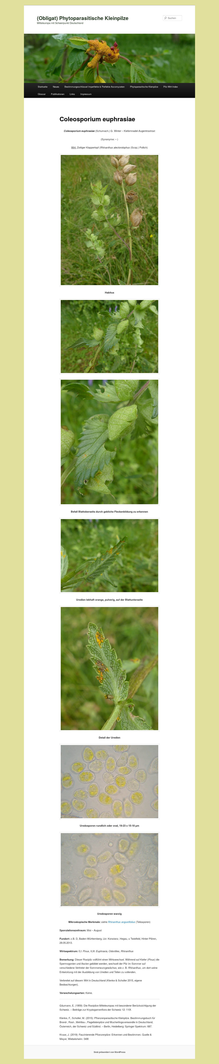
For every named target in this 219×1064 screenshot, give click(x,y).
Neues (56, 86)
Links (72, 94)
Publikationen (57, 94)
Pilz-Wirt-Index (170, 86)
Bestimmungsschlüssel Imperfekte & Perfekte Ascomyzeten (95, 86)
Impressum (86, 94)
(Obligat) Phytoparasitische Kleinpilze (82, 18)
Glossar (42, 94)
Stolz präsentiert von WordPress (109, 1052)
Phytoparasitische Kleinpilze (144, 86)
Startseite (42, 86)
